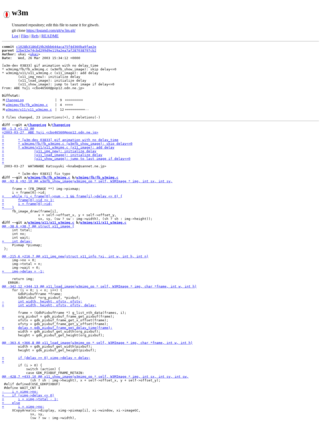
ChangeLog (15, 100)
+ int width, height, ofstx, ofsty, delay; (49, 305)
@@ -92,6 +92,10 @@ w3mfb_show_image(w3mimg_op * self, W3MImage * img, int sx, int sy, (87, 181)
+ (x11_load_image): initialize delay (52, 155)
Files (25, 36)
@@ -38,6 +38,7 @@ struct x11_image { (38, 226)
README (50, 36)
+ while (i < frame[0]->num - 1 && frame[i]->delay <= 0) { (62, 196)
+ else (11, 403)
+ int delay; (17, 241)
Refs (35, 36)
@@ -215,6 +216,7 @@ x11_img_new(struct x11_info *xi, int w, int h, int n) (75, 256)
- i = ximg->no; (20, 391)
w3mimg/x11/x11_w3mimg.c (29, 109)
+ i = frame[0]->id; (27, 204)
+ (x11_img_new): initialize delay (49, 151)
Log (15, 36)
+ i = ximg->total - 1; (30, 399)
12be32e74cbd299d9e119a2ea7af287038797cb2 (56, 50)
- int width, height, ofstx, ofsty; (42, 301)
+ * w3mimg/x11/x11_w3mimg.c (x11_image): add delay (58, 147)
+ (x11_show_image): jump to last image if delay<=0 (66, 159)
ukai (34, 54)
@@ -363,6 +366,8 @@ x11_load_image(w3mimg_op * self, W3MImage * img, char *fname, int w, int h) (97, 343)
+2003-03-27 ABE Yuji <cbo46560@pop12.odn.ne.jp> (50, 132)
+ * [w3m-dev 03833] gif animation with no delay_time (60, 140)
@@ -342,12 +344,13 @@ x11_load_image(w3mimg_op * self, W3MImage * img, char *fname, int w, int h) (99, 286)
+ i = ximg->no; (23, 406)
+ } (8, 207)
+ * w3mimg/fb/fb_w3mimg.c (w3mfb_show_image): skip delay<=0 (67, 144)
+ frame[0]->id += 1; (28, 200)
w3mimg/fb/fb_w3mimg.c (27, 105)
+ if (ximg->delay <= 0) (28, 395)
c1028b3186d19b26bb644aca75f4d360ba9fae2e (56, 47)
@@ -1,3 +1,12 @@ (18, 128)
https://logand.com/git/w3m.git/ (50, 30)
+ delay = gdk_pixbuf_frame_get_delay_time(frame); (57, 328)
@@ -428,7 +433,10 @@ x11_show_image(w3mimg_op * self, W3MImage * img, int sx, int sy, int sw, (95, 376)
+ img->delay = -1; (23, 271)
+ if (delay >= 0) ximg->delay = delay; (46, 358)
